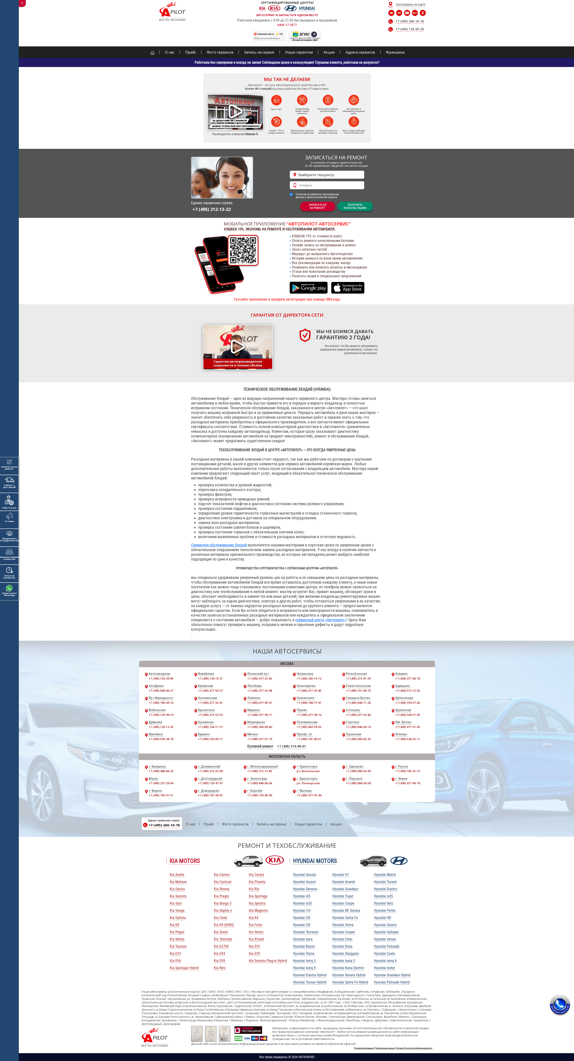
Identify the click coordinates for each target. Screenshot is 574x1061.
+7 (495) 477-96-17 (259, 715)
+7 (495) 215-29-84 (161, 783)
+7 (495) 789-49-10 (161, 703)
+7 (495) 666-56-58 (358, 783)
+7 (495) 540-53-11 (407, 739)
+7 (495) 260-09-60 (259, 727)
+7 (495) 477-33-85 (309, 691)
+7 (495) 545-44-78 (161, 739)
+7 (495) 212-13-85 (259, 771)
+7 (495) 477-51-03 (407, 727)
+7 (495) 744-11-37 (210, 727)
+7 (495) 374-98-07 (291, 746)
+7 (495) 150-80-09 (259, 795)
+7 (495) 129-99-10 (161, 715)
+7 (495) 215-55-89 (210, 771)
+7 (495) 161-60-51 (309, 739)
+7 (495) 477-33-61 (210, 703)
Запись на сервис (272, 824)
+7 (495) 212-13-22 (211, 209)
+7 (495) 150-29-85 (161, 678)
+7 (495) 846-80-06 (259, 783)
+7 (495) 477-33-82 (259, 678)
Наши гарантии (308, 824)
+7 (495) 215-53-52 (210, 715)
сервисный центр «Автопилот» (320, 619)
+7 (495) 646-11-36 (358, 703)
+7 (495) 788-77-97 (309, 703)
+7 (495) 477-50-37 (210, 691)
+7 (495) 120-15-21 (210, 678)
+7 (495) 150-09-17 (210, 739)
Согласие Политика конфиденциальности (414, 1048)
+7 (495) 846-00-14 (358, 727)
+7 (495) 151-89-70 (358, 691)
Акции (335, 824)
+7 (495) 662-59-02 (309, 727)
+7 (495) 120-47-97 (210, 783)
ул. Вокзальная (308, 771)
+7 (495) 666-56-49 (358, 771)
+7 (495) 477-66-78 (407, 678)
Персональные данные (385, 1048)
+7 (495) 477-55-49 (309, 795)
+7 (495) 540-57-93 (407, 715)
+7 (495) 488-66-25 (161, 771)
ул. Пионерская (308, 783)
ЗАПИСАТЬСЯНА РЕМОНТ (317, 206)
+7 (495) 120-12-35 (161, 727)
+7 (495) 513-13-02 (407, 691)
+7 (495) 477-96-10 (309, 715)
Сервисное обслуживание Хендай (219, 545)
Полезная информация (364, 1048)
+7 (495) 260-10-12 (309, 678)
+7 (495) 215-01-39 (358, 678)
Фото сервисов (235, 824)
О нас (191, 824)
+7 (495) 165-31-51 (161, 795)
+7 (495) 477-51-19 (259, 739)
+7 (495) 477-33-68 (259, 691)
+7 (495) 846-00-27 (161, 691)
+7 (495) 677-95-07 (259, 703)
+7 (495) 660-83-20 (358, 739)
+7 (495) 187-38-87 (210, 795)
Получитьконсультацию (355, 206)
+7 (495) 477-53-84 (358, 715)
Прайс (208, 824)
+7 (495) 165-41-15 (407, 771)
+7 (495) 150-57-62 (407, 703)
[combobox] (327, 175)
